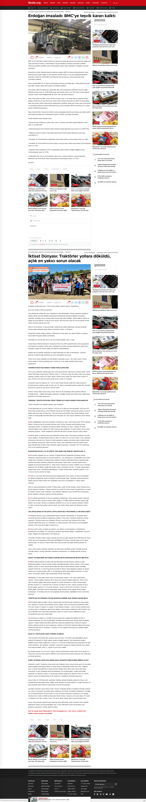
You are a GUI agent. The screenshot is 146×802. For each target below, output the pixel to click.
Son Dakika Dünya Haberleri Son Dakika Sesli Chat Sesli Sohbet (45, 11)
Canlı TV (33, 8)
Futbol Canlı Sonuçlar (60, 791)
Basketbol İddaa (45, 786)
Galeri (88, 2)
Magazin (72, 2)
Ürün (54, 719)
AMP (82, 794)
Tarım (39, 719)
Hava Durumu (44, 8)
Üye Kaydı (30, 786)
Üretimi (65, 169)
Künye (29, 788)
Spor (58, 2)
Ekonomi (65, 2)
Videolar (81, 2)
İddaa (113, 8)
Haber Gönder (71, 788)
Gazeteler (95, 2)
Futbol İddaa (44, 783)
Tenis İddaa (84, 788)
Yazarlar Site (84, 786)
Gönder (34, 240)
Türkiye (47, 719)
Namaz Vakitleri (80, 8)
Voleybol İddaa (45, 794)
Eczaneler (92, 8)
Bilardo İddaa (44, 791)
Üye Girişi (30, 783)
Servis (46, 2)
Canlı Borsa (56, 8)
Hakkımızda (31, 791)
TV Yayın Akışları (72, 794)
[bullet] (52, 241)
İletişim (30, 794)
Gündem (52, 2)
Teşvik (46, 169)
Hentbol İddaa (45, 788)
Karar (31, 169)
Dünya (31, 719)
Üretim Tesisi (55, 169)
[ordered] (49, 241)
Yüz (61, 719)
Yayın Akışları (67, 8)
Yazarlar (104, 2)
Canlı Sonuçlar (103, 8)
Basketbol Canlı (85, 791)
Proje (38, 169)
